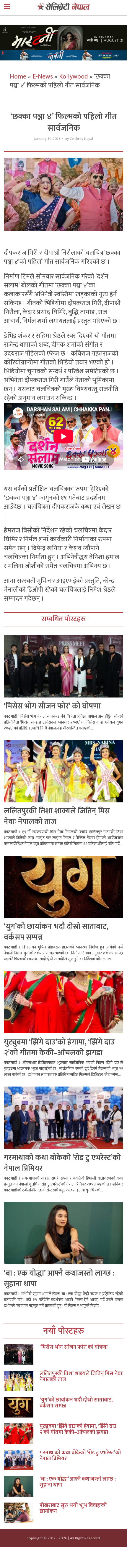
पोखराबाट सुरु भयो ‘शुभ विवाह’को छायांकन (73, 1508)
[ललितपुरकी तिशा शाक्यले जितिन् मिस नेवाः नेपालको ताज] (22, 1381)
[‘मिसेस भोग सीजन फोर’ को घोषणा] (22, 1354)
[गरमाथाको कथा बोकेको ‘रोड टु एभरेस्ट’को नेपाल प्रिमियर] (22, 1460)
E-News (42, 76)
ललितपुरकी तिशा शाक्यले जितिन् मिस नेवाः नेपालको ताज (57, 816)
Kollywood (73, 76)
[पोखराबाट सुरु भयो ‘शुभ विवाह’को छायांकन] (22, 1513)
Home (18, 76)
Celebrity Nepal (81, 139)
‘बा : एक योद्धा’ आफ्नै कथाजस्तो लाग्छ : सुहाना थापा (59, 1278)
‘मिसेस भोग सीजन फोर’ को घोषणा (52, 706)
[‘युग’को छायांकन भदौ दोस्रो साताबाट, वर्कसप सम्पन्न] (22, 1407)
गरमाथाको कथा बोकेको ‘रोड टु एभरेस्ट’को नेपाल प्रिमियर (62, 1163)
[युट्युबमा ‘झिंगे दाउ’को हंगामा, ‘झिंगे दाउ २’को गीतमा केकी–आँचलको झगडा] (22, 1433)
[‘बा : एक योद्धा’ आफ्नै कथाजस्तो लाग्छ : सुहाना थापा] (22, 1486)
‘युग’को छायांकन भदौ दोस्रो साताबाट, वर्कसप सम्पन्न (56, 932)
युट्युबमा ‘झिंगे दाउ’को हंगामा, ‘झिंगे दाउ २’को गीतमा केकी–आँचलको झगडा (59, 1047)
